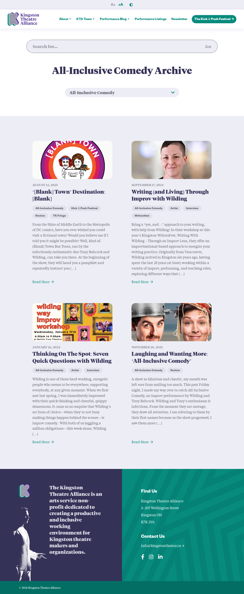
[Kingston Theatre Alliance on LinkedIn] (160, 556)
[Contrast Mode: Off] (131, 5)
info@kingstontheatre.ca (161, 545)
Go (208, 46)
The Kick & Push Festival (212, 19)
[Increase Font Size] (120, 5)
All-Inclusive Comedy (92, 92)
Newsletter (179, 19)
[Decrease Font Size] (113, 5)
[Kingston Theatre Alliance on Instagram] (151, 556)
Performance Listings (150, 19)
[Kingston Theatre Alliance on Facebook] (142, 556)
